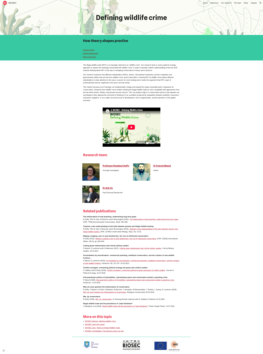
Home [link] (205, 3)
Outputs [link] (254, 3)
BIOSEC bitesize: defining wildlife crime (100, 321)
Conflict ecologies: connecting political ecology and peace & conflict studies (136, 270)
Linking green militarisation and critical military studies (140, 248)
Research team (88, 50)
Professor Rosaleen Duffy (116, 165)
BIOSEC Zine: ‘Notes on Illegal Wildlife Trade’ (102, 328)
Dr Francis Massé (162, 165)
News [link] (246, 3)
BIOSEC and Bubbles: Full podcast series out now (104, 331)
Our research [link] (226, 3)
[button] (260, 2)
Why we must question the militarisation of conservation (104, 292)
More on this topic (89, 57)
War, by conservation (103, 299)
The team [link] (237, 3)
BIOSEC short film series (95, 324)
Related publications (90, 53)
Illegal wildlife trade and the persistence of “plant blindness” (125, 306)
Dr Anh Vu (108, 188)
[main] (131, 17)
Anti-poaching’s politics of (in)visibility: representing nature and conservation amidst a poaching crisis (135, 280)
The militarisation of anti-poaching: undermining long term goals (154, 219)
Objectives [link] (214, 3)
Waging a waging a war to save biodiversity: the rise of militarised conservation (125, 239)
